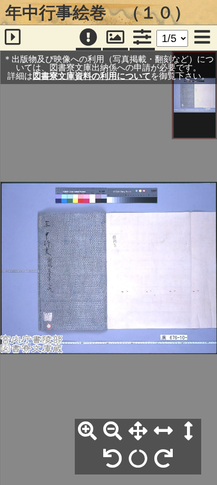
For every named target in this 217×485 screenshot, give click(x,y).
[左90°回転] (112, 459)
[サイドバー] (13, 37)
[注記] (88, 37)
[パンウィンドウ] (115, 37)
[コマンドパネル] (142, 37)
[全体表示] (138, 431)
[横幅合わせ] (163, 431)
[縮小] (112, 431)
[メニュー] (202, 37)
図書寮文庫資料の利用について (92, 75)
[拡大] (87, 431)
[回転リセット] (138, 459)
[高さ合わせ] (188, 431)
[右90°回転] (163, 459)
